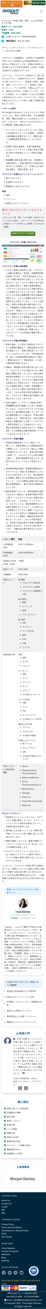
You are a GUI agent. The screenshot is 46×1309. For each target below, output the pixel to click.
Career (4, 1206)
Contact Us (6, 1203)
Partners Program (9, 1251)
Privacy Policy (7, 1224)
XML (3, 1213)
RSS (3, 1209)
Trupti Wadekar (23, 911)
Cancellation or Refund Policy (15, 1230)
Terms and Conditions (11, 1227)
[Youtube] (22, 1274)
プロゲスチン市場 (12, 50)
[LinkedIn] (16, 1274)
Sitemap (5, 1260)
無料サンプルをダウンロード (11, 4)
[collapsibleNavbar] (41, 11)
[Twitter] (10, 1274)
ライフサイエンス (35, 47)
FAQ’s (4, 1233)
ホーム (5, 47)
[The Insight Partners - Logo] (11, 11)
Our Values (6, 1236)
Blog (3, 1257)
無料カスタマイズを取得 (23, 233)
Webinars (5, 1254)
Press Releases (8, 1248)
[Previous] (19, 1088)
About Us (5, 1200)
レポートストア (17, 47)
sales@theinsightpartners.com (27, 1300)
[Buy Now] (35, 2)
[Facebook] (4, 1274)
